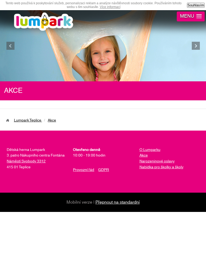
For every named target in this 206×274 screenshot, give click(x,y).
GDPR (103, 169)
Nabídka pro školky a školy (161, 167)
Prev (10, 45)
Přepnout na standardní (117, 202)
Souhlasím (195, 5)
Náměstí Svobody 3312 (26, 161)
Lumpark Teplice (28, 120)
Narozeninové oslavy (157, 161)
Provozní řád (83, 169)
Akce (52, 120)
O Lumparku (149, 149)
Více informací (110, 7)
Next (195, 45)
